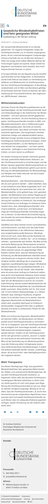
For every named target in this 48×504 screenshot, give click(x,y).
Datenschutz (5, 502)
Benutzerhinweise (19, 502)
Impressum (26, 496)
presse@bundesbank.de (16, 476)
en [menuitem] (44, 25)
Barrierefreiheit (38, 499)
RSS (30, 502)
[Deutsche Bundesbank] (24, 11)
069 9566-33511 (13, 473)
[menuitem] (2, 25)
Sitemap (27, 499)
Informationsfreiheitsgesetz (11, 499)
